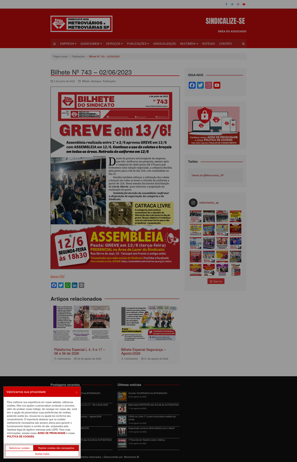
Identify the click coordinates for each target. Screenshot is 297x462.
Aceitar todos (42, 453)
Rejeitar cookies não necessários (56, 448)
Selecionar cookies (19, 448)
